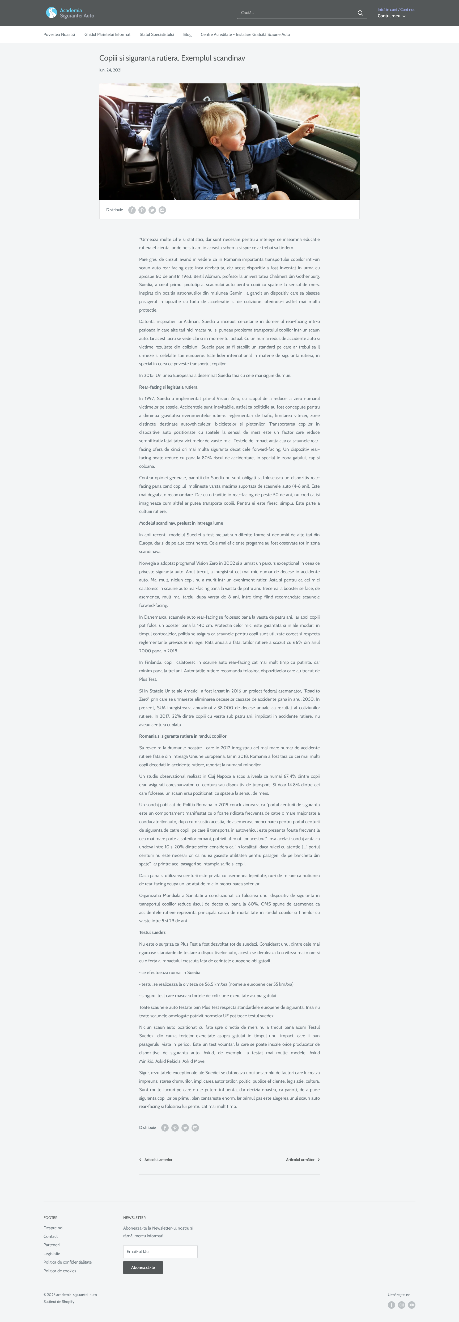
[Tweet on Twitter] (152, 210)
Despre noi (53, 1227)
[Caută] (360, 13)
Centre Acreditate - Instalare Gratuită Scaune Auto (245, 34)
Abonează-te (143, 1267)
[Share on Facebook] (132, 210)
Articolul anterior (158, 1159)
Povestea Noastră (59, 34)
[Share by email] (162, 210)
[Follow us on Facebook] (391, 1305)
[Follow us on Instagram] (401, 1305)
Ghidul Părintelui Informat (107, 34)
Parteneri (52, 1244)
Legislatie (52, 1253)
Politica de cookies (60, 1270)
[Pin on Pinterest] (142, 210)
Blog (187, 34)
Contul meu (389, 15)
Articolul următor (300, 1159)
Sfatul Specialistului (157, 34)
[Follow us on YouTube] (411, 1305)
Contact (51, 1236)
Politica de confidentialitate (68, 1262)
